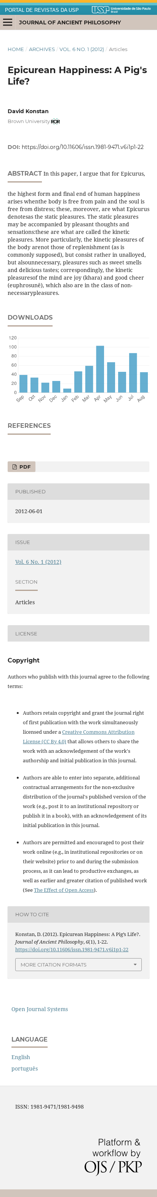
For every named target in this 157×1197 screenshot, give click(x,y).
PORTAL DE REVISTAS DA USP (42, 10)
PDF (24, 467)
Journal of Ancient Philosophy (70, 22)
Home (16, 49)
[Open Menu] (7, 22)
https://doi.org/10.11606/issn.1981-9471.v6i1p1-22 (83, 147)
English (20, 1057)
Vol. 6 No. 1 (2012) (81, 49)
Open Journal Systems (39, 1009)
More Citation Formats (54, 965)
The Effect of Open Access (64, 890)
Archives (42, 49)
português (24, 1068)
